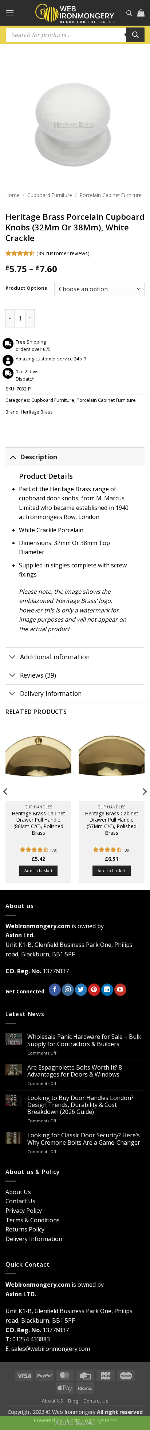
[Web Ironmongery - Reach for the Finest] (75, 13)
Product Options (26, 288)
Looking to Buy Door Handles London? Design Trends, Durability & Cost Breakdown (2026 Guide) (80, 1105)
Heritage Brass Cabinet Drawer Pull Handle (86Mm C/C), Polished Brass (38, 823)
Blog (73, 1401)
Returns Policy (24, 1229)
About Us (18, 1192)
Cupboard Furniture (49, 195)
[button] (9, 13)
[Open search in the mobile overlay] (129, 13)
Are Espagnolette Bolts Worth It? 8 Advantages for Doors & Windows (74, 1071)
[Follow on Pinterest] (94, 989)
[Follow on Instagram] (68, 989)
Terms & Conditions (32, 1220)
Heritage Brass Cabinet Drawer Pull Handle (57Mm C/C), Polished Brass (111, 823)
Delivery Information (51, 693)
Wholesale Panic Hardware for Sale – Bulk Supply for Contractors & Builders (84, 1040)
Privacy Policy (23, 1211)
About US (52, 1401)
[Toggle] (12, 456)
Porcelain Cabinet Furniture (111, 195)
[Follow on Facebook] (55, 989)
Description (38, 456)
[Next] (144, 806)
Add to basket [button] (38, 870)
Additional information (55, 656)
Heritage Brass (37, 411)
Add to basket (74, 1423)
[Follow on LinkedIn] (107, 989)
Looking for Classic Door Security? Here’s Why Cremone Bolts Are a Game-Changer (83, 1139)
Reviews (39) (38, 675)
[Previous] (5, 806)
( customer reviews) (63, 253)
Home (12, 195)
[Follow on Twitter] (81, 989)
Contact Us (20, 1201)
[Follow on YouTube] (120, 989)
